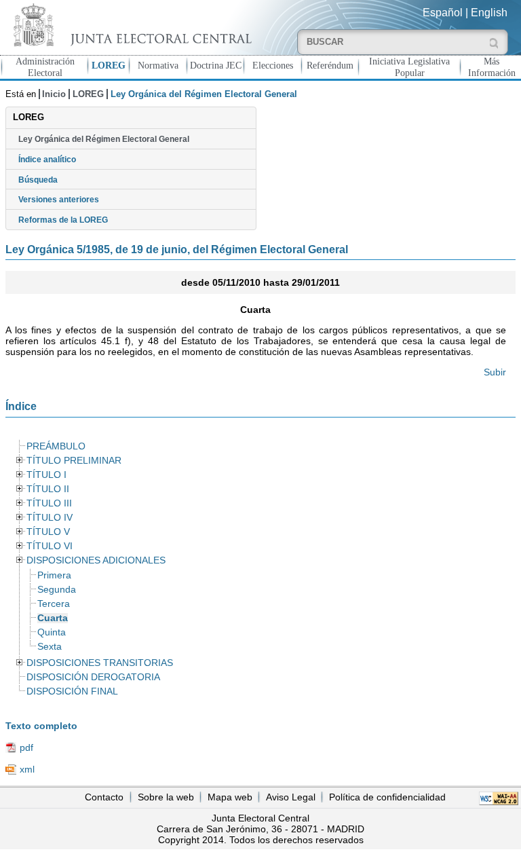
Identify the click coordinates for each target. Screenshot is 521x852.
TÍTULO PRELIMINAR (73, 461)
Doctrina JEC (216, 65)
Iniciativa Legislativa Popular (409, 67)
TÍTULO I (46, 475)
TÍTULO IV (49, 518)
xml (27, 769)
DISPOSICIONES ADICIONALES (96, 560)
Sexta (49, 647)
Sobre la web (166, 797)
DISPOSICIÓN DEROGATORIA (93, 677)
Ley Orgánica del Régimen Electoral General (103, 139)
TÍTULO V (48, 532)
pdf (26, 747)
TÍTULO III (49, 503)
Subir (495, 372)
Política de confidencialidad (387, 797)
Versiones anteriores (58, 199)
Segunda (56, 590)
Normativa (158, 65)
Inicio (54, 94)
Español (443, 12)
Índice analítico (47, 159)
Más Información (492, 67)
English (489, 12)
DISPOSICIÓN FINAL (72, 691)
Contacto (104, 797)
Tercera (53, 604)
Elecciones (272, 65)
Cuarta (52, 618)
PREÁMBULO (55, 446)
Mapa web (230, 797)
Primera (54, 575)
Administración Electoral (45, 67)
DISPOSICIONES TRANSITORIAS (99, 663)
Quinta (51, 632)
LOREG (109, 65)
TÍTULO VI (49, 546)
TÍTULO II (47, 489)
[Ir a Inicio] (130, 25)
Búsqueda (38, 180)
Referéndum (330, 65)
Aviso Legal (290, 797)
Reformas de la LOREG (63, 220)
